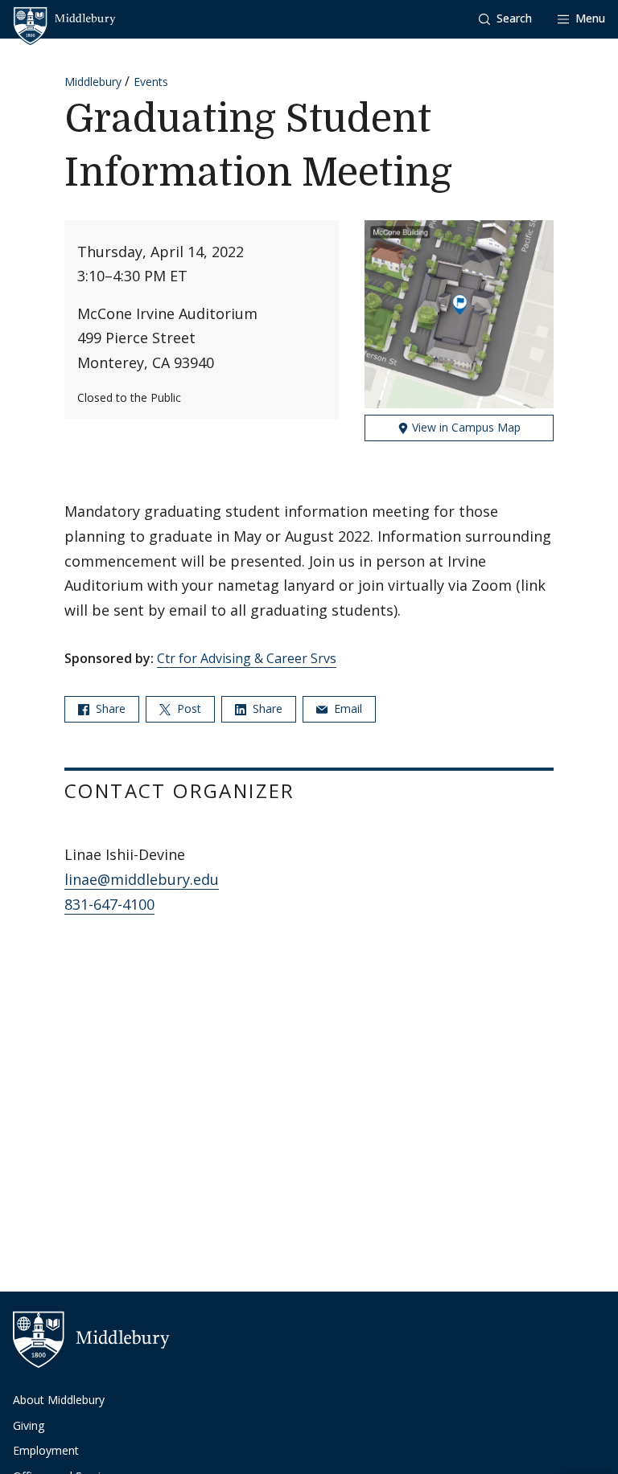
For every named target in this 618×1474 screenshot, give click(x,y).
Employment (46, 1450)
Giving (28, 1425)
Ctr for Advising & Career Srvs (246, 658)
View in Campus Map (465, 427)
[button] (505, 19)
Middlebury (93, 81)
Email (346, 708)
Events (151, 81)
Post (187, 708)
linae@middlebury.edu (141, 879)
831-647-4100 (109, 904)
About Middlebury (59, 1399)
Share (109, 708)
